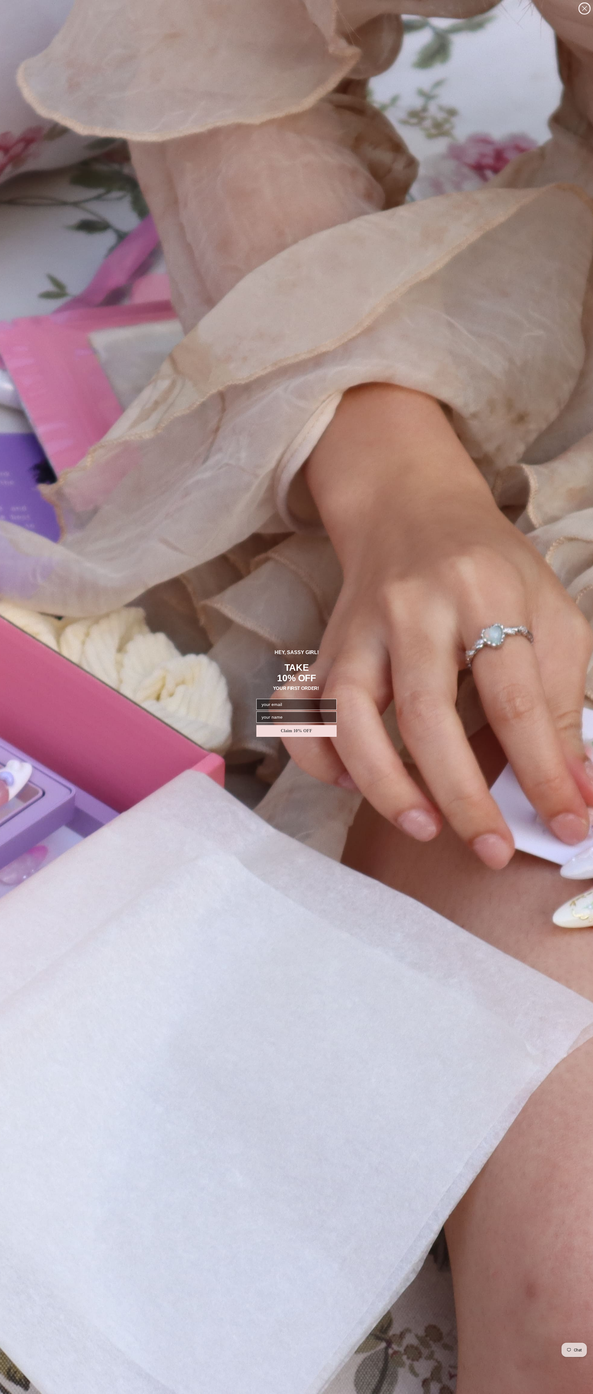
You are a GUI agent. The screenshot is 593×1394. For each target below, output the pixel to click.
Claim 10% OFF (296, 730)
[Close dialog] (584, 8)
